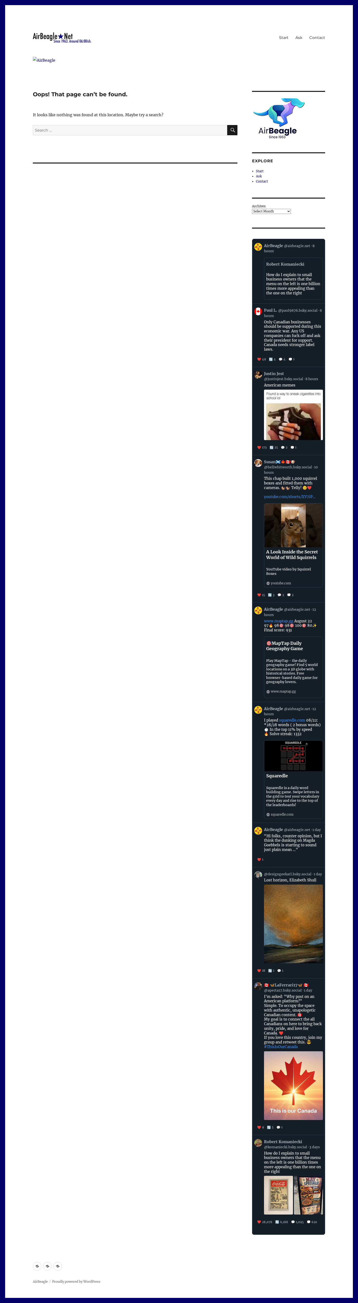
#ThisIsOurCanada (281, 1046)
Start (284, 37)
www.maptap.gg (278, 621)
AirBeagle (40, 1282)
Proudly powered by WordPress (76, 1282)
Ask (298, 37)
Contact (317, 37)
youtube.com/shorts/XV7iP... (290, 496)
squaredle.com (292, 720)
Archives (259, 206)
